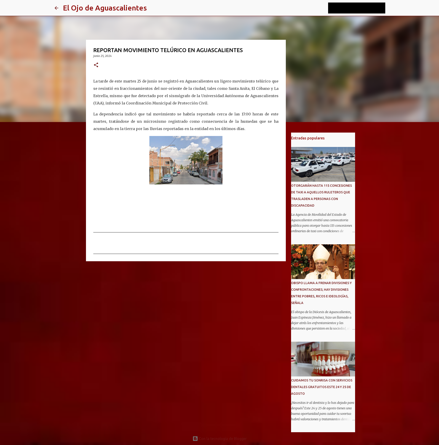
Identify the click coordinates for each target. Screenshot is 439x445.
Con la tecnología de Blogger (222, 439)
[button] (96, 65)
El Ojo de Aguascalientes (105, 8)
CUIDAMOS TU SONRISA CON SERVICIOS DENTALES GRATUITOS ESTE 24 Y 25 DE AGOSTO (321, 386)
